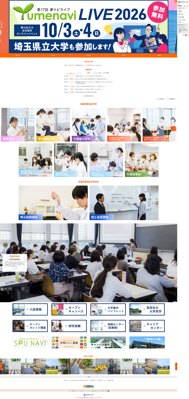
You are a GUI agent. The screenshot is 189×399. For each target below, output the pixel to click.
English (181, 5)
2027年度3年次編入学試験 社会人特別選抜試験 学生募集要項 (86, 92)
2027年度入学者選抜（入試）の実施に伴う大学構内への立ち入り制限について (89, 89)
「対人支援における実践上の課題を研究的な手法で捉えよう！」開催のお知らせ (89, 86)
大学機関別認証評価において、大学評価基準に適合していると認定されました (89, 65)
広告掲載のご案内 (110, 380)
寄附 (183, 30)
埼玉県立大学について (183, 8)
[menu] (176, 1)
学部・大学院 (183, 14)
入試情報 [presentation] (88, 72)
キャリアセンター (182, 26)
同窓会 (186, 30)
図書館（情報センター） (182, 24)
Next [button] (175, 26)
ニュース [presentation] (79, 72)
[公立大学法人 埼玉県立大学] (183, 2)
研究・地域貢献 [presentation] (106, 72)
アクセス (184, 6)
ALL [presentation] (70, 72)
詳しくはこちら (15, 268)
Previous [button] (2, 26)
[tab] (70, 73)
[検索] (187, 5)
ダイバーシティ (181, 27)
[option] (88, 26)
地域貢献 (179, 22)
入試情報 (183, 11)
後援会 (180, 31)
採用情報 (180, 30)
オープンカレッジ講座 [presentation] (97, 72)
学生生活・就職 (183, 17)
